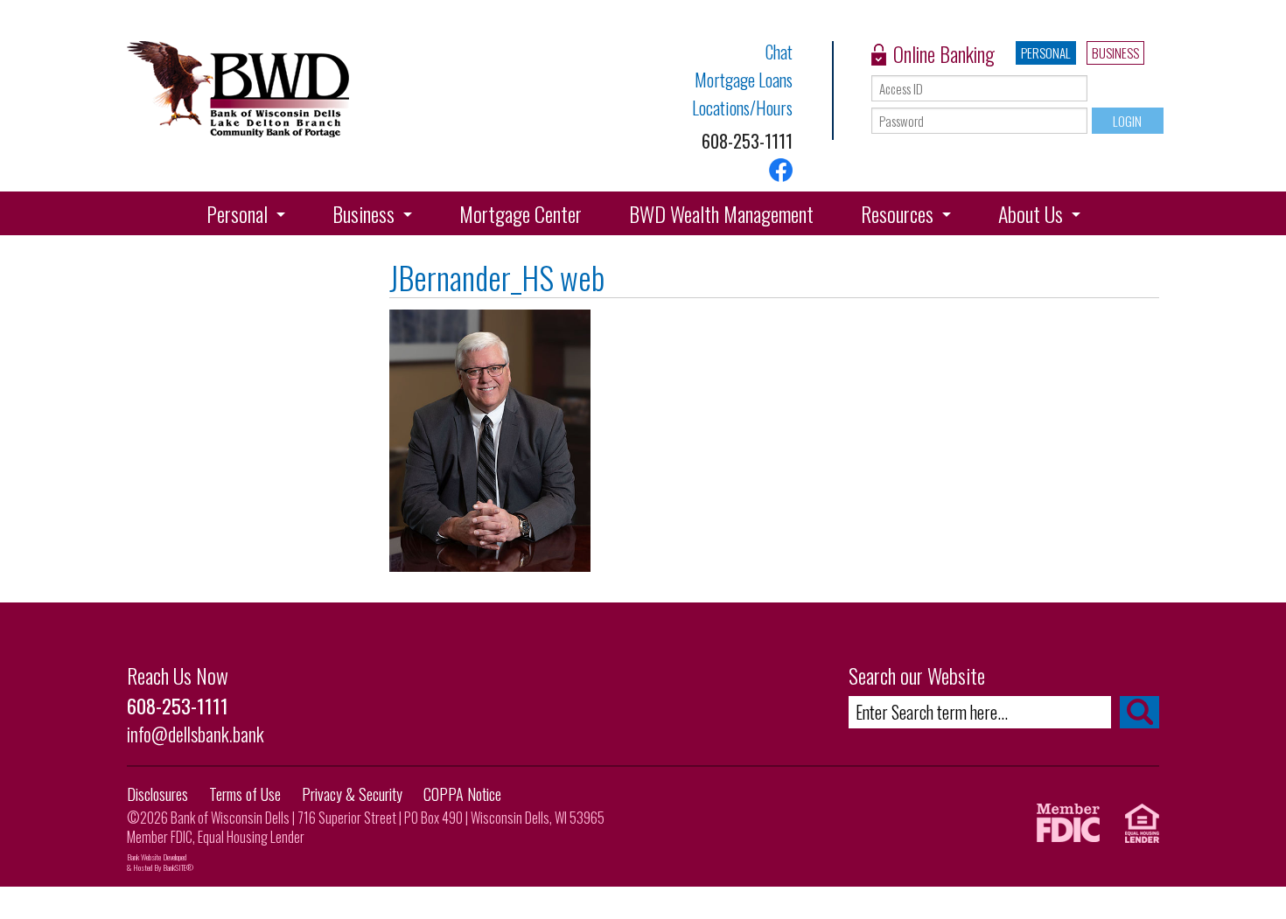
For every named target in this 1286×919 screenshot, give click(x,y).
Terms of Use (245, 794)
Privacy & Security (352, 794)
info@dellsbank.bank (195, 734)
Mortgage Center (520, 213)
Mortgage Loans (744, 79)
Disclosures (157, 794)
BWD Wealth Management (721, 213)
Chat (779, 51)
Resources (897, 213)
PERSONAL (1046, 52)
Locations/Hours (742, 107)
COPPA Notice (462, 794)
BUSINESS (1115, 52)
